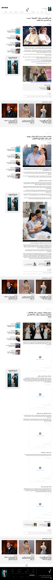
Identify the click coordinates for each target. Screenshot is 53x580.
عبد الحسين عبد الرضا (47, 96)
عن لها (30, 576)
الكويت (30, 96)
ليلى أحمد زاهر (48, 272)
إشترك (17, 576)
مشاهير (42, 11)
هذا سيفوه (37, 96)
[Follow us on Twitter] (2, 7)
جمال (37, 11)
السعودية (28, 96)
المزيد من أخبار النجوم (46, 102)
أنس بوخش (41, 245)
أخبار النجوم (47, 14)
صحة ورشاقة (16, 11)
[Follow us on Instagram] (5, 7)
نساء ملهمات (33, 11)
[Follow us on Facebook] (31, 575)
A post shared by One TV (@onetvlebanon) (40, 370)
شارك (50, 24)
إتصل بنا (27, 576)
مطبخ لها (6, 11)
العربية (39, 96)
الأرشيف (14, 576)
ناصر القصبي (42, 96)
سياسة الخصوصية (22, 576)
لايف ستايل (21, 11)
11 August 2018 (38, 63)
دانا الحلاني (34, 341)
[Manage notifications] (51, 578)
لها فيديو (10, 11)
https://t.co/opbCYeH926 (35, 61)
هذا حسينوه (33, 96)
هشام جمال (46, 168)
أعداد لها (33, 576)
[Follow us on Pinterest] (7, 7)
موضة (46, 11)
